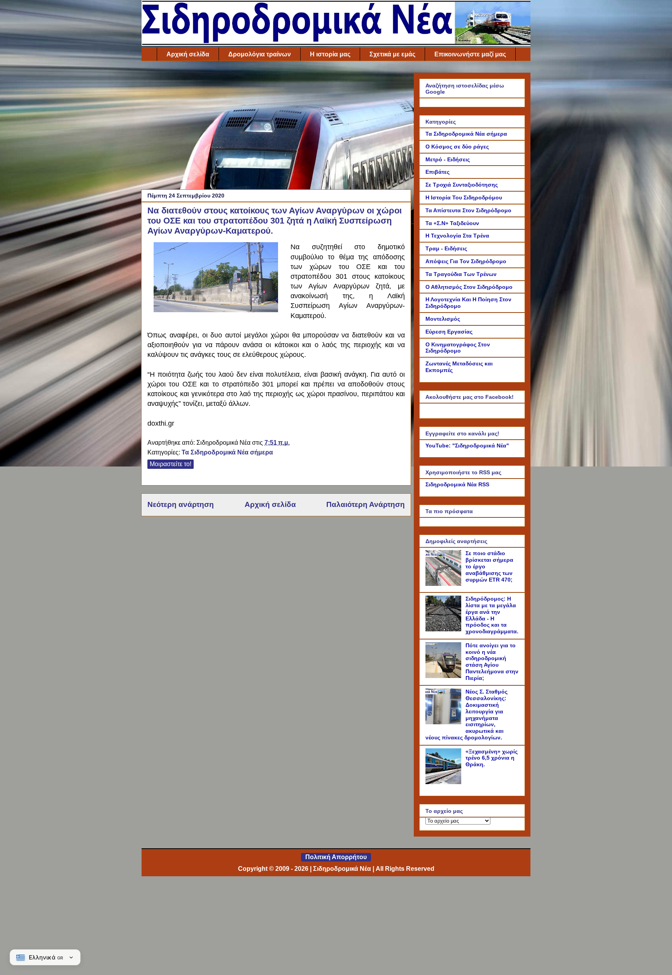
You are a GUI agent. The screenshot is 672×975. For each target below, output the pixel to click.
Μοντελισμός (442, 319)
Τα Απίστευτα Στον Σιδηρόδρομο (468, 210)
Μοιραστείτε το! (170, 464)
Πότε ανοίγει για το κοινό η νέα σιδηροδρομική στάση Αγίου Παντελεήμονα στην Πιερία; (492, 661)
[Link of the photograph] (216, 310)
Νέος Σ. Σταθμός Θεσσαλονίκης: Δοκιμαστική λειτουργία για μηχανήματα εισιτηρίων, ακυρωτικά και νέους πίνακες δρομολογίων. (466, 714)
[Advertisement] (276, 127)
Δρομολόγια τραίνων (259, 54)
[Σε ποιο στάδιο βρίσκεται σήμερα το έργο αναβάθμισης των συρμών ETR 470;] (444, 584)
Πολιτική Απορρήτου (336, 857)
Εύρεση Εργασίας (448, 331)
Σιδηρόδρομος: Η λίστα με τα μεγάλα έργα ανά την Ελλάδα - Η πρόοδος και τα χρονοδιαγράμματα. (492, 615)
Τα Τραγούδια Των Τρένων (461, 274)
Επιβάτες (437, 172)
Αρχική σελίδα (187, 54)
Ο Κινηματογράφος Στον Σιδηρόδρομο (457, 347)
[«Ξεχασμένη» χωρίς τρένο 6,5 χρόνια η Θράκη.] (444, 782)
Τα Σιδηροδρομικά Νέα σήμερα (227, 452)
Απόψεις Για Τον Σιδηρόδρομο (465, 261)
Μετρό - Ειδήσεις (447, 159)
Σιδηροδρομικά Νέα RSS (457, 484)
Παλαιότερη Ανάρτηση (365, 504)
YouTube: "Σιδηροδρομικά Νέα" (467, 445)
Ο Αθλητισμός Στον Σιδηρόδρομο (469, 287)
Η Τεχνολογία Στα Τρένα (457, 235)
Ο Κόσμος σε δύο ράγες (457, 146)
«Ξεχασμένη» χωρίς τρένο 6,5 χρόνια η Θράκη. (492, 758)
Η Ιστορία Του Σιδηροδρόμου (463, 197)
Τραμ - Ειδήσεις (446, 248)
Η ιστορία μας (330, 54)
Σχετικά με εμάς (392, 54)
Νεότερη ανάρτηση (180, 504)
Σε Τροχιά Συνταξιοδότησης (461, 185)
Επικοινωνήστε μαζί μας (470, 54)
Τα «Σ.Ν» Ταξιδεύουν (452, 223)
